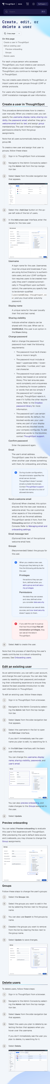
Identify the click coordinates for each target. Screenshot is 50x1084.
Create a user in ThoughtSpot (16, 42)
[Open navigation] (28, 4)
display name (29, 117)
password (16, 120)
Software (41, 4)
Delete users (9, 56)
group (41, 123)
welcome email (9, 123)
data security (39, 602)
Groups (8, 52)
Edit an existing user (12, 46)
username (17, 117)
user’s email (14, 763)
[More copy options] (19, 33)
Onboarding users (23, 657)
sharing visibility (22, 760)
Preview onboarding (13, 49)
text (25, 123)
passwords (36, 760)
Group (5, 841)
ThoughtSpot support (34, 436)
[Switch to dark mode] (34, 4)
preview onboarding (30, 803)
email (24, 120)
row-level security (37, 610)
